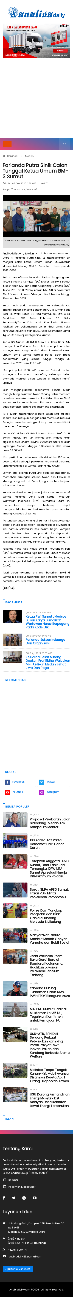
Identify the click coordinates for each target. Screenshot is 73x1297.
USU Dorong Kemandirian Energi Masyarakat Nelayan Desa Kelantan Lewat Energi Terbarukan (49, 1100)
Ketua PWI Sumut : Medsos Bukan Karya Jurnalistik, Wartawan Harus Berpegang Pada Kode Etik (47, 621)
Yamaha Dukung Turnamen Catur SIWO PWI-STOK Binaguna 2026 (50, 992)
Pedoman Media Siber (22, 1187)
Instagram (53, 792)
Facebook (18, 781)
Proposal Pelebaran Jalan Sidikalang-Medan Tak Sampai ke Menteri (50, 823)
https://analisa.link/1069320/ (20, 189)
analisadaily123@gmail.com (25, 1256)
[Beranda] (36, 12)
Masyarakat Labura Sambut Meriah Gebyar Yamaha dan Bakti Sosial (49, 939)
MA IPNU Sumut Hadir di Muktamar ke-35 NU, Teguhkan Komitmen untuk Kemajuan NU (48, 1015)
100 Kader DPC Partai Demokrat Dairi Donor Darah (47, 844)
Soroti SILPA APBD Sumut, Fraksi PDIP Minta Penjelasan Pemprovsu (49, 893)
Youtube (17, 792)
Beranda (12, 156)
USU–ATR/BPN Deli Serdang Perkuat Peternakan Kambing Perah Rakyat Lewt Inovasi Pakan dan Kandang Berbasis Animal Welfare (50, 1045)
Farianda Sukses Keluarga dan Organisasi (45, 641)
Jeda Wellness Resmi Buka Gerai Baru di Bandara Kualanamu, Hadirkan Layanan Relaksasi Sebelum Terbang (46, 965)
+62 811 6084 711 (17, 1249)
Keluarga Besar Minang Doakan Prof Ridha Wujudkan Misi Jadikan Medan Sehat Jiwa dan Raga (48, 662)
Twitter (51, 781)
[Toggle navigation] (7, 144)
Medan (29, 156)
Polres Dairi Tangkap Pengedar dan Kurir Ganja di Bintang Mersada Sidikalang (46, 916)
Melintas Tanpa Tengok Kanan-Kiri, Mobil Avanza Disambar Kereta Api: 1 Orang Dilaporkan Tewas (49, 1075)
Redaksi (13, 1180)
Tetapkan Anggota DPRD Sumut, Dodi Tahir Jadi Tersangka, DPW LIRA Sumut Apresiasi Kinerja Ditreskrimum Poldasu (49, 868)
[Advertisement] (36, 100)
